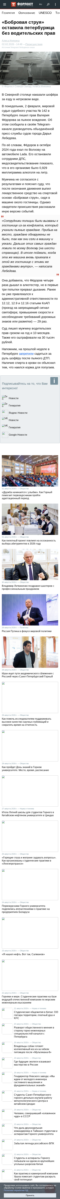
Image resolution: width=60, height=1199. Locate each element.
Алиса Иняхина (11, 40)
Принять (30, 1195)
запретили (26, 353)
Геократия (8, 12)
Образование (26, 12)
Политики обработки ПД (16, 1190)
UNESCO (45, 12)
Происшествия (33, 44)
